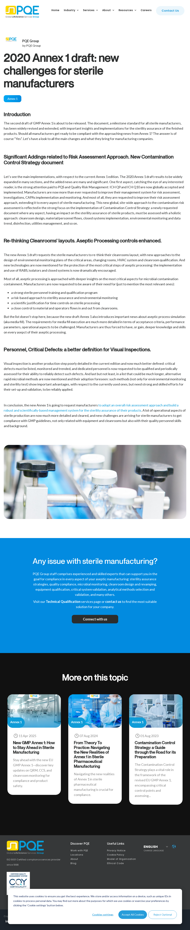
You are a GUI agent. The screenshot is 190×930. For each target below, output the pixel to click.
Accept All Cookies (133, 914)
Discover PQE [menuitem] (80, 843)
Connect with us (95, 619)
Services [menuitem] (88, 10)
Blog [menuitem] (73, 863)
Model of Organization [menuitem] (121, 859)
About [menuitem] (106, 10)
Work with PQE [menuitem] (79, 850)
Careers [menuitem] (146, 10)
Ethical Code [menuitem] (115, 863)
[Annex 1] (34, 726)
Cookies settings (102, 914)
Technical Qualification (63, 602)
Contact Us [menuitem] (170, 11)
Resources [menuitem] (126, 10)
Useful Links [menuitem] (115, 843)
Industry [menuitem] (69, 10)
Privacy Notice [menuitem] (116, 850)
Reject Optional (162, 914)
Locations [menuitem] (77, 854)
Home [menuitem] (55, 10)
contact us (113, 602)
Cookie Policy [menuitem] (115, 854)
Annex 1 (12, 98)
